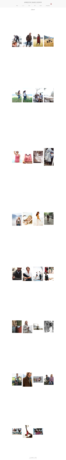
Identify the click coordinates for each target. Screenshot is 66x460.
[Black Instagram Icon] (35, 457)
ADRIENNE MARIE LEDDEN (33, 2)
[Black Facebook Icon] (30, 457)
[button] (51, 4)
